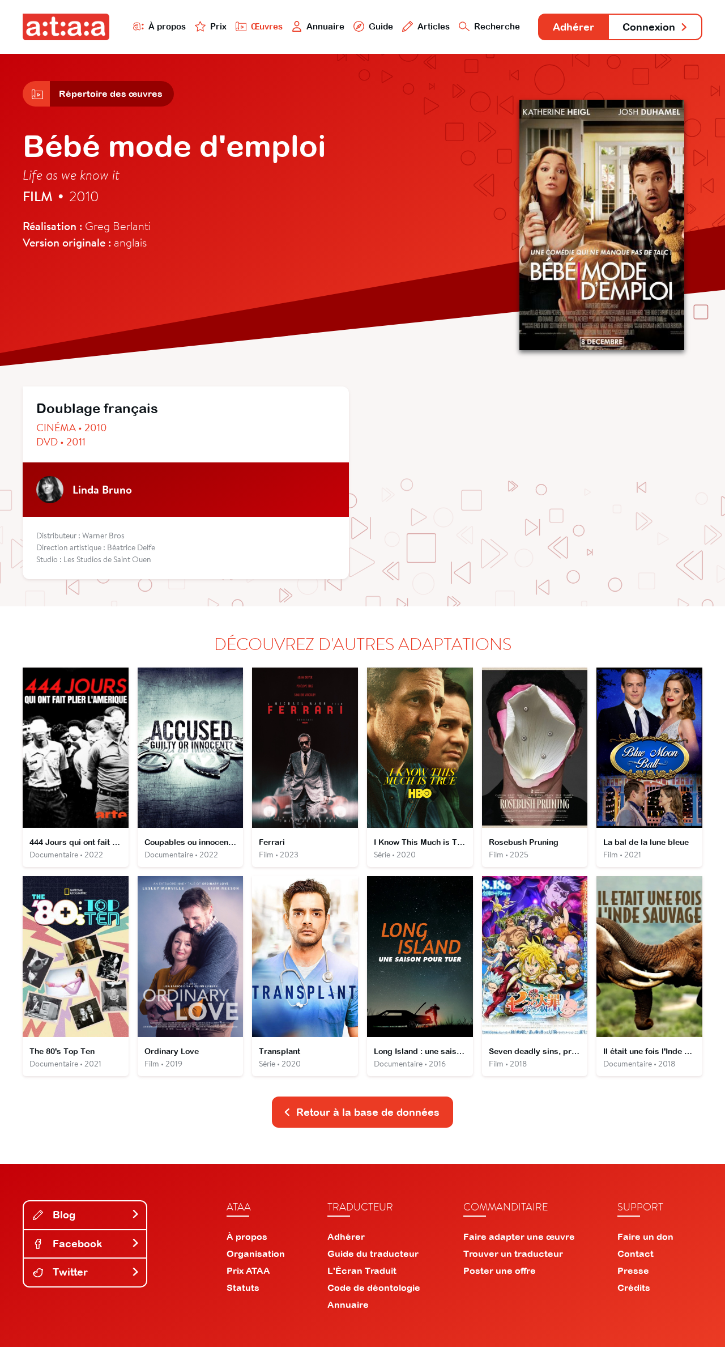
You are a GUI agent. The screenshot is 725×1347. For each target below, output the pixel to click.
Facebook (76, 1244)
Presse (633, 1270)
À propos (167, 26)
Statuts (243, 1287)
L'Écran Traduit (361, 1270)
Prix (218, 26)
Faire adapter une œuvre (519, 1236)
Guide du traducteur (373, 1253)
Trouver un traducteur (513, 1253)
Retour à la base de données (368, 1112)
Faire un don (645, 1236)
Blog (62, 1215)
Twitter (69, 1272)
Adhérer (573, 27)
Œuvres (267, 26)
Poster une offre (499, 1270)
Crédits (633, 1287)
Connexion (648, 27)
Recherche (497, 26)
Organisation (256, 1253)
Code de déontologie (373, 1287)
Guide (381, 26)
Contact (635, 1253)
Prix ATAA (248, 1270)
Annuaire (325, 26)
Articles (433, 26)
